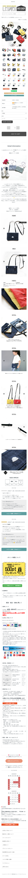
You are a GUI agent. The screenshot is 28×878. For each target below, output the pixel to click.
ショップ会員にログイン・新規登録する (12, 585)
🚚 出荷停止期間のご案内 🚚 (10, 703)
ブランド (6, 17)
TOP (2, 17)
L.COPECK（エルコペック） (15, 17)
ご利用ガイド (5, 845)
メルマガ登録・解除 (6, 859)
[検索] (22, 14)
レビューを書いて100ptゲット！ (14, 93)
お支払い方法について (7, 830)
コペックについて (6, 837)
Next (24, 168)
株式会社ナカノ (15, 874)
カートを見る (5, 855)
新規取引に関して (6, 841)
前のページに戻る (23, 19)
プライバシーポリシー (7, 848)
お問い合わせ (5, 866)
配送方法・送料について (7, 834)
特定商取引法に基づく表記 (8, 852)
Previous (4, 168)
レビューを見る (14, 95)
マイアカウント (5, 863)
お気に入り (7, 88)
